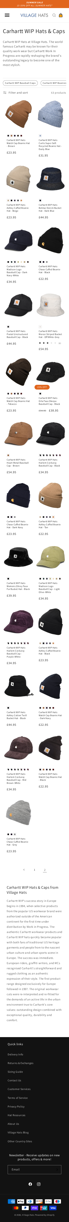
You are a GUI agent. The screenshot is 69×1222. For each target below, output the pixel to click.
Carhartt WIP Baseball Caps (20, 82)
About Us (13, 1124)
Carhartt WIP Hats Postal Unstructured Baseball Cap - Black (17, 334)
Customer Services (19, 1089)
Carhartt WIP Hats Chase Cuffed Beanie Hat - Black (49, 269)
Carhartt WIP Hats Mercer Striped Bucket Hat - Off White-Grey (50, 334)
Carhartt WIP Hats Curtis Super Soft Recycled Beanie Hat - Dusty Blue (50, 144)
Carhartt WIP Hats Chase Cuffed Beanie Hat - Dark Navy (17, 524)
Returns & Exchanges (20, 1063)
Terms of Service (18, 1098)
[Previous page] (24, 869)
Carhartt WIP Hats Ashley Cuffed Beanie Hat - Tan (50, 524)
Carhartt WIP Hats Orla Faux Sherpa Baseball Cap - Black (49, 401)
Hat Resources (16, 1115)
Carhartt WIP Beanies (55, 82)
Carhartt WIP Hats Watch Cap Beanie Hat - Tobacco (18, 401)
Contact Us (14, 1080)
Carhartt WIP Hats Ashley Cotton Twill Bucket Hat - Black (17, 715)
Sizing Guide (15, 1071)
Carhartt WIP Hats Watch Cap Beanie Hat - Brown (18, 143)
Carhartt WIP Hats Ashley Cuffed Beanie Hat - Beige (18, 207)
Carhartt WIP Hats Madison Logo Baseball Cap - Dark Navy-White (17, 271)
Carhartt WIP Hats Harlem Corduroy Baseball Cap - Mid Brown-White (16, 778)
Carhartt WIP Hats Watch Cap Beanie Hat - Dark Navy (50, 715)
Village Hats (28, 1215)
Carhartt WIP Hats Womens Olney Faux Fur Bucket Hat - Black (18, 586)
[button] (7, 15)
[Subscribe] (57, 1169)
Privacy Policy (16, 1106)
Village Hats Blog (18, 1132)
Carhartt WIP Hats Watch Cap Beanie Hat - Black (50, 776)
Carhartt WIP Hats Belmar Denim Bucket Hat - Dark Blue (50, 207)
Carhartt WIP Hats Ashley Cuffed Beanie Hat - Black (50, 650)
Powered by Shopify (45, 1215)
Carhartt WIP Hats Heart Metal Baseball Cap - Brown (18, 462)
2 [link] (45, 870)
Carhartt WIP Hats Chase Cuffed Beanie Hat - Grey (17, 841)
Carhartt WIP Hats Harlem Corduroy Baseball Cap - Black (49, 462)
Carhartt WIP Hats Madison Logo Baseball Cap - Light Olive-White (49, 588)
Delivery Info (15, 1054)
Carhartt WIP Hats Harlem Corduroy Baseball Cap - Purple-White (16, 652)
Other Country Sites (20, 1141)
